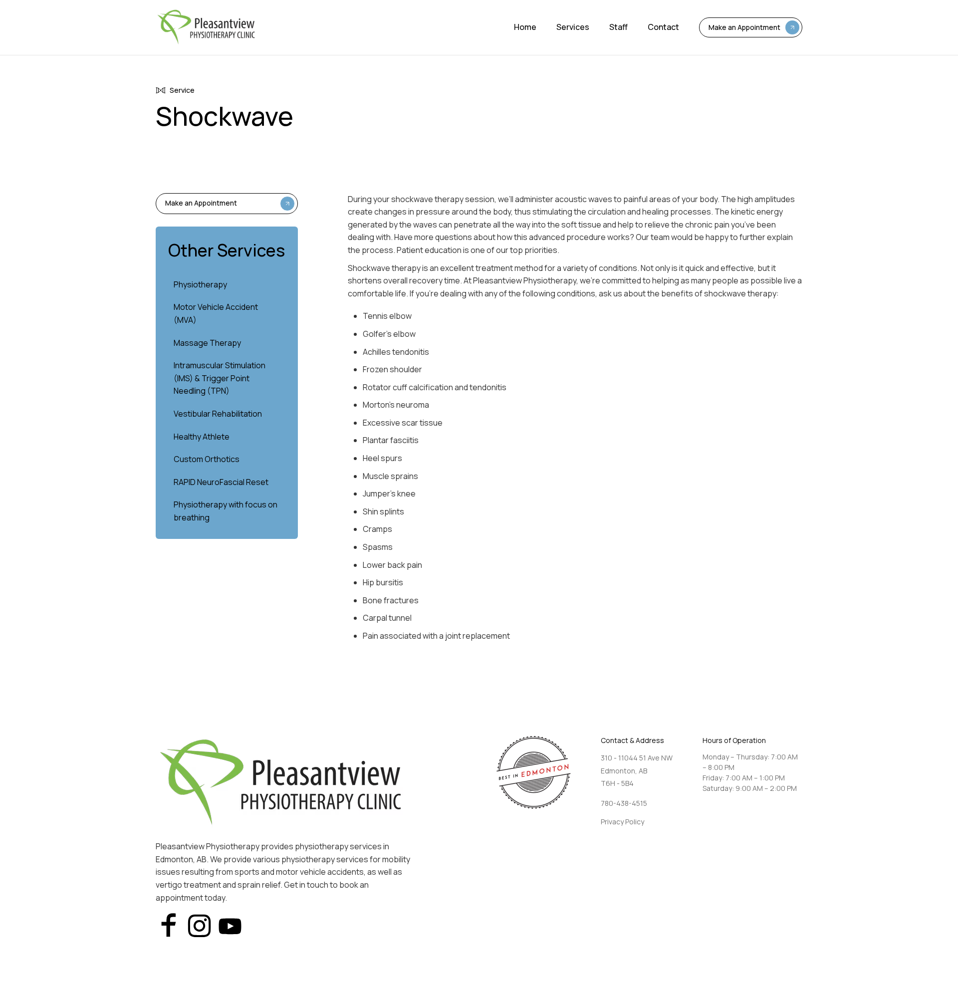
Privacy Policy (622, 821)
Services (572, 27)
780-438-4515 (624, 803)
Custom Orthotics (207, 459)
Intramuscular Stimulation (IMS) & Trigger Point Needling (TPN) (219, 378)
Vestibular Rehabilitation (218, 413)
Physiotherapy (200, 284)
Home (525, 27)
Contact (663, 27)
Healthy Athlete (202, 436)
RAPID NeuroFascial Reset (221, 482)
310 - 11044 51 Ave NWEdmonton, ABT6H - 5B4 (637, 770)
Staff (618, 27)
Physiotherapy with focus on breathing (225, 511)
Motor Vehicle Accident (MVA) (216, 313)
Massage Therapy (207, 342)
